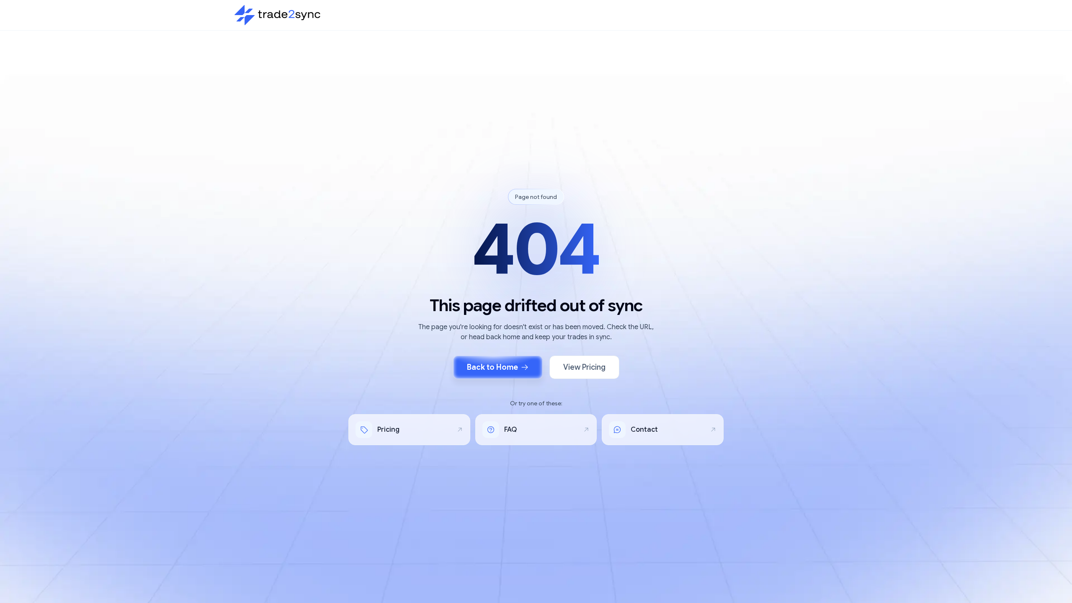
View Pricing (584, 367)
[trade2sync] (277, 15)
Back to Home (492, 367)
